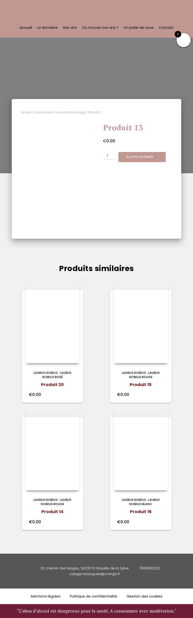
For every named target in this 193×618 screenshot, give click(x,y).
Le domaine (47, 27)
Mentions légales (45, 596)
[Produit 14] (52, 450)
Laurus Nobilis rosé (57, 375)
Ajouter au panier (139, 157)
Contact (166, 27)
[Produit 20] (52, 323)
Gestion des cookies (144, 596)
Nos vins (70, 27)
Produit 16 (141, 512)
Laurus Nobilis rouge (70, 112)
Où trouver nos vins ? (100, 27)
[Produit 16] (141, 450)
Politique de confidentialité (93, 596)
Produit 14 (52, 512)
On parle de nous (138, 27)
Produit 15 (141, 384)
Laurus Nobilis (44, 112)
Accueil (26, 27)
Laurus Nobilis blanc (144, 502)
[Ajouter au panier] (73, 394)
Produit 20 (52, 384)
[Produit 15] (141, 323)
